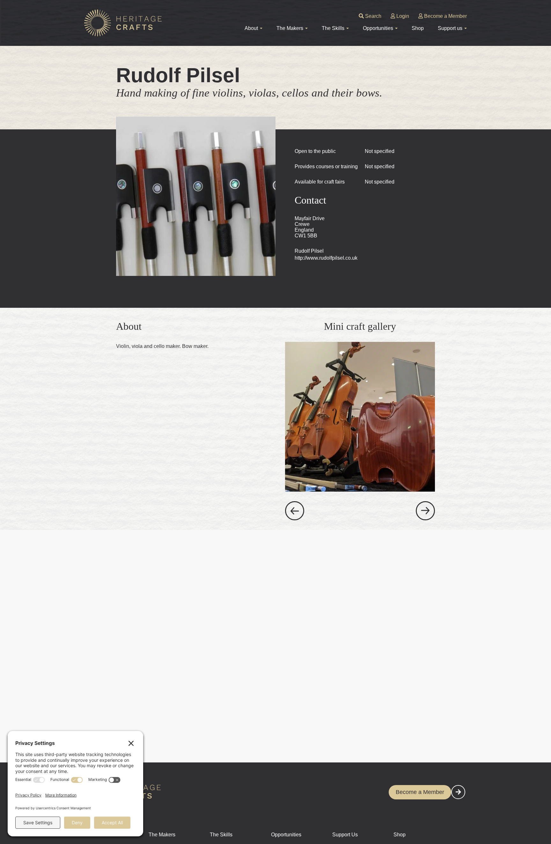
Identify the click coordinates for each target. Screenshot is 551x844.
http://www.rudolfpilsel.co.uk (326, 258)
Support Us (345, 834)
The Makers (162, 834)
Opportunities (286, 834)
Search (372, 16)
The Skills (221, 834)
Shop (418, 28)
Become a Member (445, 16)
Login (402, 16)
